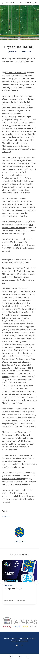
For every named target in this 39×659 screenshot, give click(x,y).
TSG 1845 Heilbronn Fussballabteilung (19, 3)
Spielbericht (12, 52)
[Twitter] (19, 656)
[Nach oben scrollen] (28, 656)
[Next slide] (36, 582)
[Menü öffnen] (2, 2)
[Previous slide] (2, 582)
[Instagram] (22, 645)
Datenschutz (23, 641)
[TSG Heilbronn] (19, 532)
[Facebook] (10, 656)
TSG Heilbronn (19, 541)
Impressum (15, 641)
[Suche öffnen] (36, 2)
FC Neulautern (8, 268)
